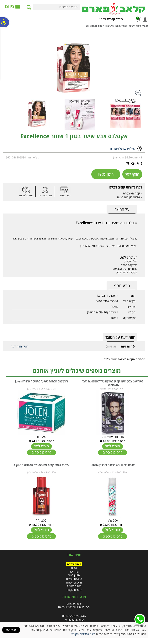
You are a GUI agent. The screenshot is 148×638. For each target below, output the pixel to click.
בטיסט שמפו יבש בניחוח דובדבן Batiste (112, 465)
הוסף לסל (132, 174)
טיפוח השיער (135, 25)
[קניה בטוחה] (64, 190)
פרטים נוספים (113, 452)
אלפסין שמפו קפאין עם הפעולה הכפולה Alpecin (41, 465)
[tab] (122, 209)
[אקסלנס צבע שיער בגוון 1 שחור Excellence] (27, 114)
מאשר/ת (11, 630)
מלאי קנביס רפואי (111, 19)
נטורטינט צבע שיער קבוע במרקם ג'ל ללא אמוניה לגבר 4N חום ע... (112, 383)
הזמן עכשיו (106, 174)
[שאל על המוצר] (26, 190)
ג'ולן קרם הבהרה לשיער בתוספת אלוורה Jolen (41, 381)
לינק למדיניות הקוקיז (83, 634)
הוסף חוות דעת (20, 346)
